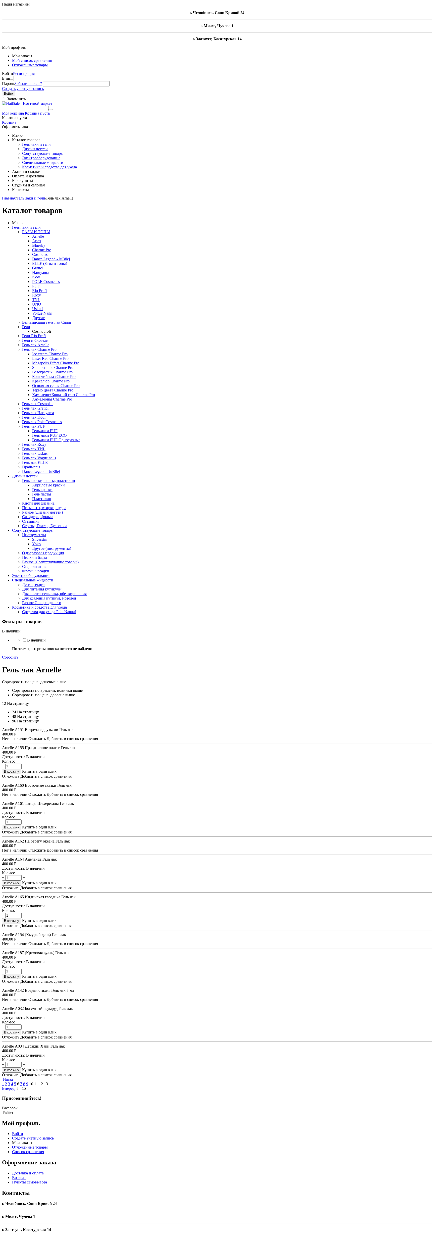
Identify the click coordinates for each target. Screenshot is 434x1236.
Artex (36, 241)
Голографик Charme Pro (52, 372)
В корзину (11, 771)
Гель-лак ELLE (35, 462)
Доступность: (13, 757)
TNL (36, 300)
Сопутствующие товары (43, 153)
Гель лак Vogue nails (39, 458)
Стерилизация (34, 566)
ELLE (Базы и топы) (49, 263)
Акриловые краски (48, 485)
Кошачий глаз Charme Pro (54, 376)
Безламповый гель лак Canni (46, 322)
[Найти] (50, 109)
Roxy (36, 295)
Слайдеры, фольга (37, 517)
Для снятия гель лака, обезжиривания (54, 593)
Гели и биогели (35, 340)
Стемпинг (30, 521)
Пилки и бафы (34, 557)
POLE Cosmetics (46, 281)
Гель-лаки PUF (45, 431)
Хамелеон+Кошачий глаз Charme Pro (63, 394)
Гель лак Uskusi (35, 453)
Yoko (36, 544)
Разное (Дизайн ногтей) (42, 512)
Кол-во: (8, 761)
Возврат (19, 1177)
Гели (26, 327)
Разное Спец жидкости (41, 603)
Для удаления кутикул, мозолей (49, 598)
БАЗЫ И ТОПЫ (36, 232)
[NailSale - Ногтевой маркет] (27, 103)
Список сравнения (28, 1152)
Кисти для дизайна (38, 503)
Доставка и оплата (28, 1173)
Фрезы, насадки (35, 571)
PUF (36, 286)
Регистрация (24, 73)
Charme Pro (41, 250)
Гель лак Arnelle (35, 345)
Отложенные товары (30, 65)
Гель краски (42, 489)
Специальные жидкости (42, 162)
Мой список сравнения (32, 60)
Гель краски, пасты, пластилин (48, 480)
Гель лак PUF (33, 426)
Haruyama (40, 272)
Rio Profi (39, 290)
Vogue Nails (42, 313)
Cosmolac (40, 254)
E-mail (7, 78)
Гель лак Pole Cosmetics (42, 422)
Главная (9, 198)
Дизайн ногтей (35, 149)
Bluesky (38, 245)
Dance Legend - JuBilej (51, 259)
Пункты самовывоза (29, 1182)
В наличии (36, 640)
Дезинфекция (33, 584)
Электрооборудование (41, 158)
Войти (8, 93)
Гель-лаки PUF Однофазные (56, 440)
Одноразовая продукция (43, 553)
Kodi (36, 277)
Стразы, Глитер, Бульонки (44, 526)
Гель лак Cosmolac (37, 404)
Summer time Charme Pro (52, 367)
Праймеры (31, 467)
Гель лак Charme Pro (39, 349)
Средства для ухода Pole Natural (49, 612)
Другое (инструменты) (51, 548)
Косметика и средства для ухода (49, 167)
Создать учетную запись (23, 88)
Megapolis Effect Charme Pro (55, 363)
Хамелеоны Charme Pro (52, 399)
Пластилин (41, 499)
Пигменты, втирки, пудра (44, 508)
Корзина (9, 122)
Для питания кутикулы (42, 589)
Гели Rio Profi (34, 336)
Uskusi (37, 309)
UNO (36, 304)
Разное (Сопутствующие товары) (50, 562)
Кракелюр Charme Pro (51, 381)
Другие (38, 318)
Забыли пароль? (28, 83)
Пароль (8, 83)
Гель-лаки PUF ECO (49, 435)
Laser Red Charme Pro (50, 358)
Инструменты (34, 535)
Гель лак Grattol (35, 408)
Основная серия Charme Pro (56, 385)
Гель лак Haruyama (38, 413)
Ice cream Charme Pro (50, 354)
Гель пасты (41, 494)
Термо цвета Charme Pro (52, 390)
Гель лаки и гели (36, 144)
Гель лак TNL (33, 449)
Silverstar (39, 539)
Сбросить (10, 657)
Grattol (37, 268)
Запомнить (16, 99)
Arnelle (38, 236)
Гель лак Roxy (34, 444)
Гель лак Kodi (33, 417)
